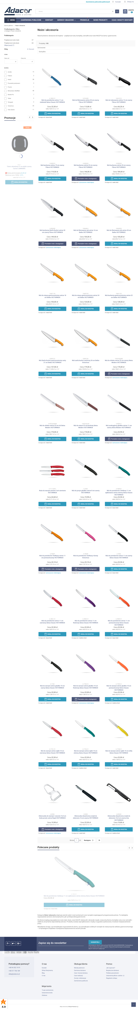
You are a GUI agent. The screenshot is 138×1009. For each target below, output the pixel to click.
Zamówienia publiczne (81, 981)
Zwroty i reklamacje (80, 978)
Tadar (9, 98)
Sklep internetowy (68, 1006)
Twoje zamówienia (47, 990)
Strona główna (8, 25)
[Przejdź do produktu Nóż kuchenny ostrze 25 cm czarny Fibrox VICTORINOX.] (119, 142)
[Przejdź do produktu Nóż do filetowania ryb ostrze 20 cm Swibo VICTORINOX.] (119, 207)
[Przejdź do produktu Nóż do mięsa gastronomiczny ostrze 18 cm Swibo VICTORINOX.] (52, 272)
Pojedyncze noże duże (18, 43)
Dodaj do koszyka (20, 182)
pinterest (19, 943)
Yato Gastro (11, 109)
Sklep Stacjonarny (47, 970)
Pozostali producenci (14, 83)
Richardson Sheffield (14, 91)
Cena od (6, 58)
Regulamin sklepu (111, 978)
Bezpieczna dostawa (112, 970)
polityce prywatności (110, 948)
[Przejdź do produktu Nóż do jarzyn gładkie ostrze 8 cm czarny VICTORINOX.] (86, 468)
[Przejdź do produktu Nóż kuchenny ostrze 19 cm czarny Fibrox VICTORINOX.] (52, 142)
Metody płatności (79, 968)
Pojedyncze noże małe (18, 40)
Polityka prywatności (112, 973)
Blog (43, 973)
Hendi (9, 79)
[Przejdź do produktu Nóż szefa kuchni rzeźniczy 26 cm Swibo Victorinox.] (86, 337)
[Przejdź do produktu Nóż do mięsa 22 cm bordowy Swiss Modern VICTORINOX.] (86, 402)
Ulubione (44, 995)
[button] (117, 11)
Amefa (10, 72)
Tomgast (10, 102)
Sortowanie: (41, 47)
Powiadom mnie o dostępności (87, 178)
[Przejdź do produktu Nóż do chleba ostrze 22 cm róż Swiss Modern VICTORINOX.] (52, 402)
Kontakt (118, 2)
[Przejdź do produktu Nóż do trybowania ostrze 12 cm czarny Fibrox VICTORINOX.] (119, 77)
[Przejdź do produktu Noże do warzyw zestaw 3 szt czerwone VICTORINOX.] (52, 468)
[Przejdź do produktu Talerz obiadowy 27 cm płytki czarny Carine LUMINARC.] (19, 143)
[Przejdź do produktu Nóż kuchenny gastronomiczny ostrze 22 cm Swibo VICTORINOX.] (119, 272)
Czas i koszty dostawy (81, 973)
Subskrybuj (95, 942)
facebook (8, 943)
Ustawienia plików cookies (114, 975)
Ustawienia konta (47, 992)
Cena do (23, 58)
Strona (72, 840)
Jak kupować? (110, 968)
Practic (10, 87)
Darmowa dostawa (80, 970)
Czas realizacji (78, 975)
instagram (13, 943)
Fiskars (10, 75)
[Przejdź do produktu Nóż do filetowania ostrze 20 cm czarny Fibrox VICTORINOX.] (86, 77)
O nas (43, 975)
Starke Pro (11, 94)
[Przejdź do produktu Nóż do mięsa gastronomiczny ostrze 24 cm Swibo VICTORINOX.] (86, 272)
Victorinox (11, 106)
